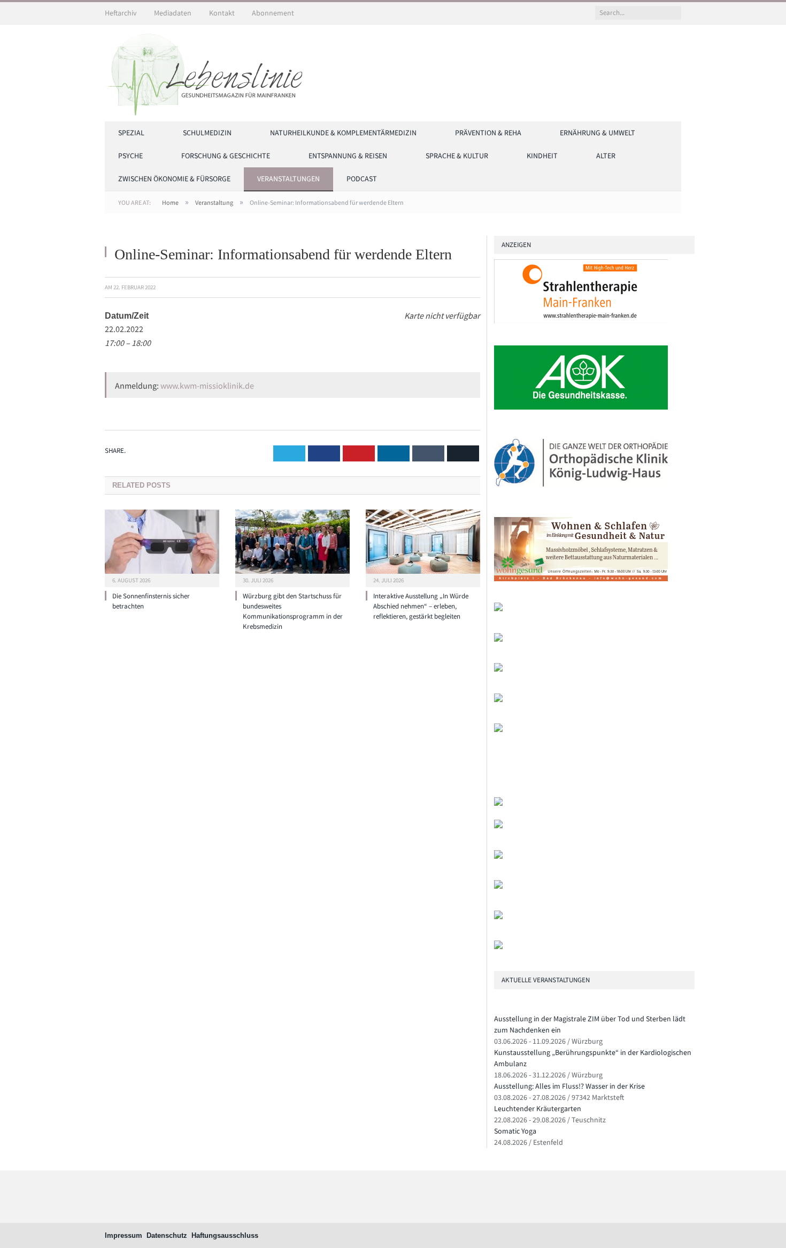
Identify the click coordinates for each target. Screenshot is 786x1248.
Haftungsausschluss (224, 1235)
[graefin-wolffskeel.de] (498, 669)
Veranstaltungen (288, 178)
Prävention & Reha (488, 132)
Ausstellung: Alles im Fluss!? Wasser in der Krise (569, 1086)
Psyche (130, 155)
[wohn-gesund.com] (581, 578)
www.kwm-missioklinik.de (207, 385)
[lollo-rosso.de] (498, 825)
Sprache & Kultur (457, 155)
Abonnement (273, 13)
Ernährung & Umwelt (597, 132)
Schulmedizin (207, 132)
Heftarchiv (121, 13)
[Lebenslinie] (209, 71)
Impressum (123, 1235)
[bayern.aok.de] (581, 407)
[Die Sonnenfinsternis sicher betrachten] (162, 547)
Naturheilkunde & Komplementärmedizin (343, 132)
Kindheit (542, 155)
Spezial (131, 132)
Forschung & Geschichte (225, 155)
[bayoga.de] (498, 608)
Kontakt (222, 13)
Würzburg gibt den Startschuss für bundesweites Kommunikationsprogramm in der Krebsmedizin (293, 611)
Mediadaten (172, 13)
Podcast (361, 178)
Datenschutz (167, 1235)
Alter (605, 155)
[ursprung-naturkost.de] (498, 886)
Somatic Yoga (515, 1131)
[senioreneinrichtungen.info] (498, 916)
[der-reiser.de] (498, 639)
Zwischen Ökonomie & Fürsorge (174, 178)
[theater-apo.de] (498, 729)
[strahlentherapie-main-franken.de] (581, 321)
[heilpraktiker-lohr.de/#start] (498, 946)
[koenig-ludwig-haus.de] (581, 492)
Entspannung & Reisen (348, 155)
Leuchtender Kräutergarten (537, 1108)
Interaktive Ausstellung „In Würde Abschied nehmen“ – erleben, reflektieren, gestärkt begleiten (420, 606)
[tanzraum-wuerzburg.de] (498, 856)
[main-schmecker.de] (498, 699)
